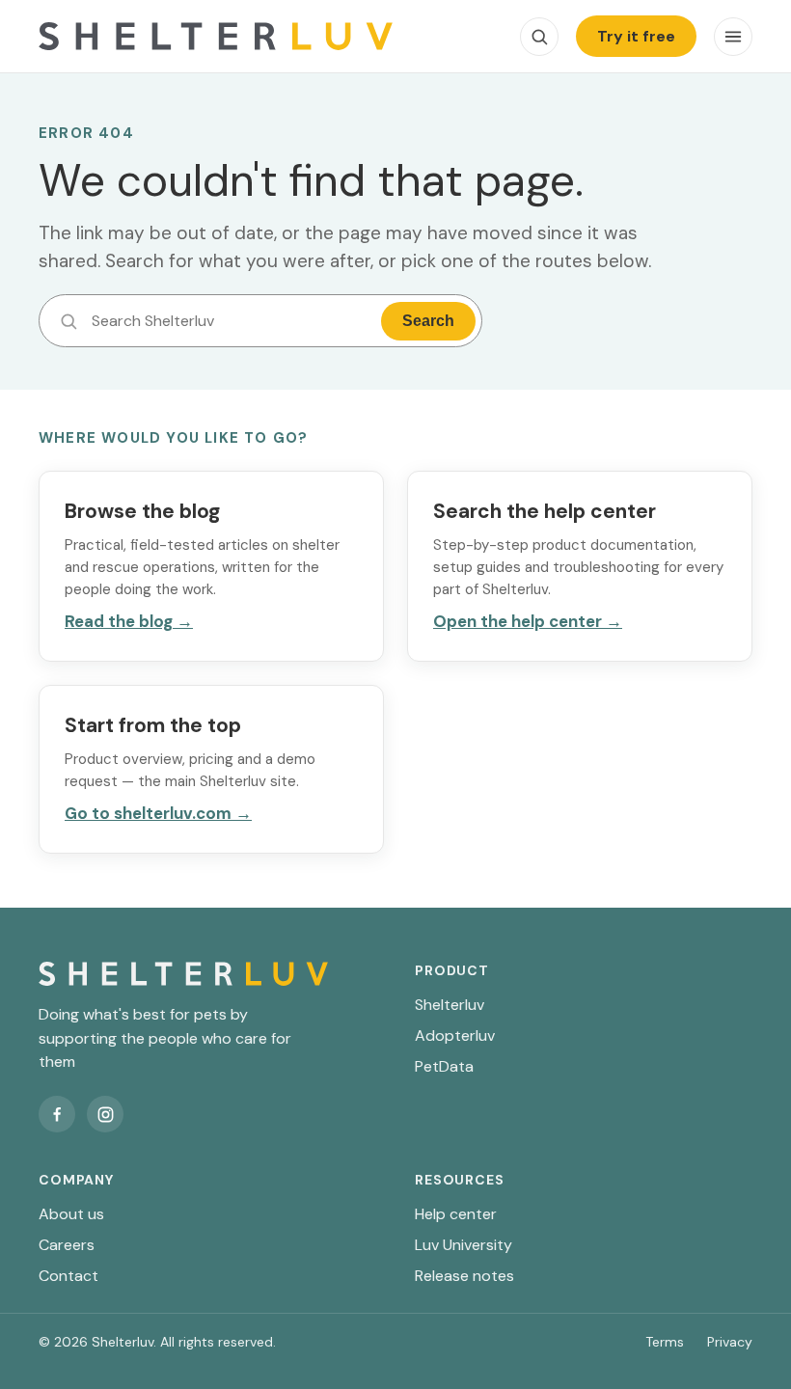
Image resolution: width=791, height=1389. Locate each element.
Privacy (729, 1341)
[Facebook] (57, 1114)
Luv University (463, 1245)
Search (428, 321)
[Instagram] (105, 1114)
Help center (456, 1214)
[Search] (539, 36)
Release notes (464, 1276)
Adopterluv (455, 1035)
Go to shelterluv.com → (158, 813)
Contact (68, 1276)
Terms (664, 1341)
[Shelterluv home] (216, 36)
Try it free (636, 36)
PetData (444, 1066)
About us (71, 1214)
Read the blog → (129, 621)
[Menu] (733, 36)
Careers (67, 1245)
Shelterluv (449, 1004)
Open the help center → (527, 621)
